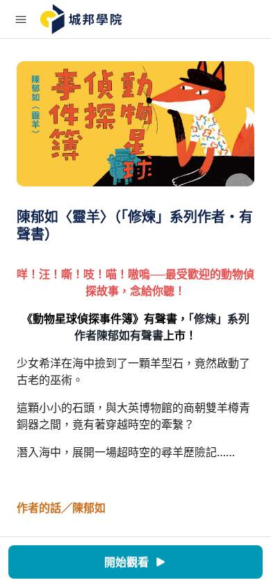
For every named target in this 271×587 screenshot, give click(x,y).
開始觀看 (126, 562)
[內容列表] (21, 19)
